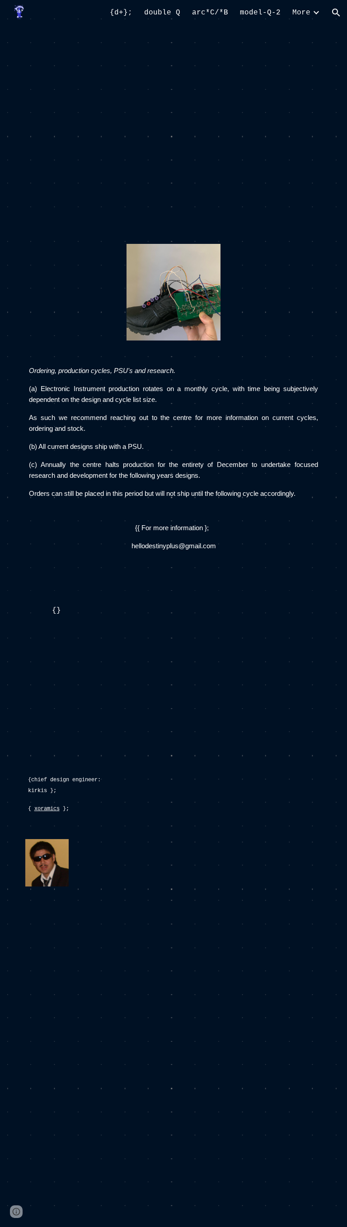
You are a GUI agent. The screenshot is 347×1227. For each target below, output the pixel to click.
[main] (173, 471)
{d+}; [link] (121, 13)
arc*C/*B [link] (210, 13)
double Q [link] (162, 13)
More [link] (301, 13)
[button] (336, 12)
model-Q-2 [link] (260, 13)
